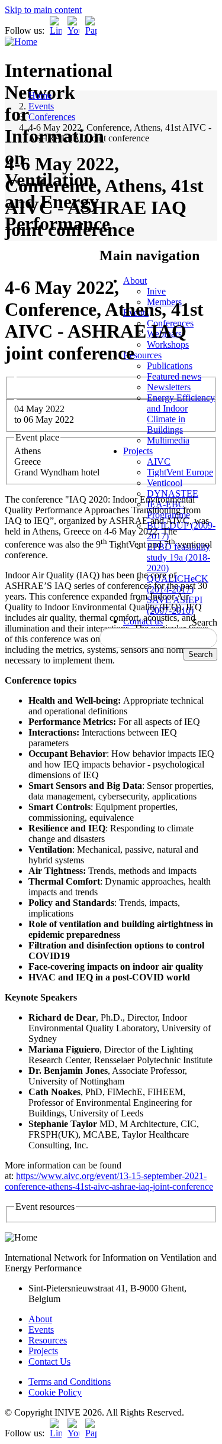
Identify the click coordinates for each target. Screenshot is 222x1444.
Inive (156, 291)
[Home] (21, 42)
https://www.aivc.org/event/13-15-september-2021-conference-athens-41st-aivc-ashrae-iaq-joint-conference (109, 1181)
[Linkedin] (56, 30)
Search (204, 622)
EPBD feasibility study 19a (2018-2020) (178, 557)
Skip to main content (43, 10)
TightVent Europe (180, 472)
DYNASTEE (172, 493)
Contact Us (49, 1361)
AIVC (158, 461)
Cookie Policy (55, 1392)
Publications (169, 366)
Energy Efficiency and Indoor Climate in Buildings (181, 414)
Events (41, 106)
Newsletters (169, 387)
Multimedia (168, 440)
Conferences (51, 117)
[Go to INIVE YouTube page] (73, 30)
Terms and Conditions (69, 1382)
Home (40, 95)
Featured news (174, 376)
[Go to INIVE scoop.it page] (94, 30)
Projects (138, 451)
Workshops (168, 344)
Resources (142, 355)
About (135, 281)
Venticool (164, 483)
